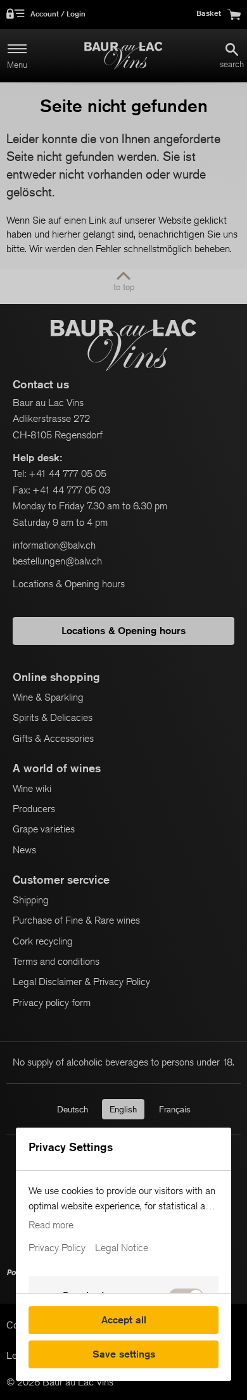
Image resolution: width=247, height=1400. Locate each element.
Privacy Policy (57, 1248)
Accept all (123, 1320)
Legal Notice (121, 1248)
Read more (50, 1225)
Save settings (123, 1354)
